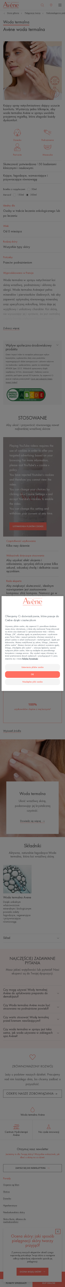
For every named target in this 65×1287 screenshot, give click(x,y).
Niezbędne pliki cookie (32, 682)
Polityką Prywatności (30, 659)
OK (32, 674)
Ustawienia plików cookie (32, 667)
